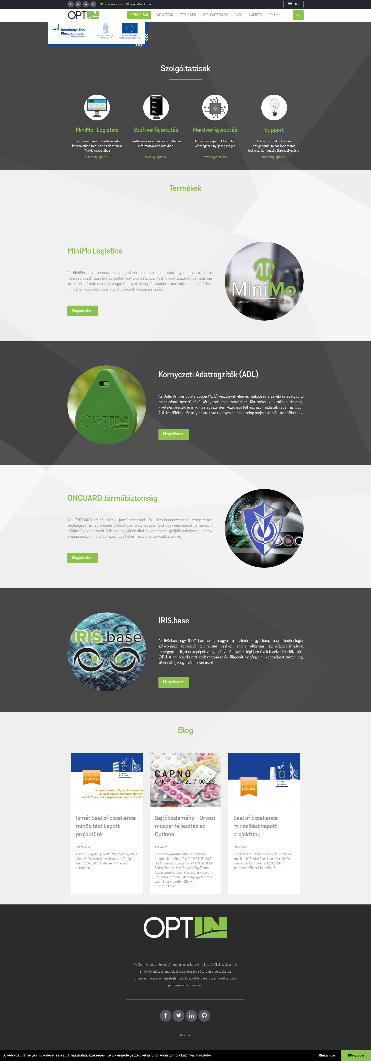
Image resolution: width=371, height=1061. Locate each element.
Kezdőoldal (139, 15)
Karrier (255, 15)
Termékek (188, 15)
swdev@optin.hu (155, 157)
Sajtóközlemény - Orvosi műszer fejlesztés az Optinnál (185, 826)
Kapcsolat (185, 1035)
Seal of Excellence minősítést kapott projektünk (255, 826)
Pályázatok (164, 15)
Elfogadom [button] (356, 1055)
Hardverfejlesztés (215, 130)
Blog (238, 15)
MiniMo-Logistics (97, 130)
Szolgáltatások (215, 15)
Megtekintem (82, 311)
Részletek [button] (203, 1055)
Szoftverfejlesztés (156, 130)
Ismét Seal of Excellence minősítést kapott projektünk (106, 826)
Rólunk (274, 15)
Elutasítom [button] (327, 1055)
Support (274, 130)
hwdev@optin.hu (215, 157)
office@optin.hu (114, 4)
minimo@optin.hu (97, 157)
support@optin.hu (141, 4)
